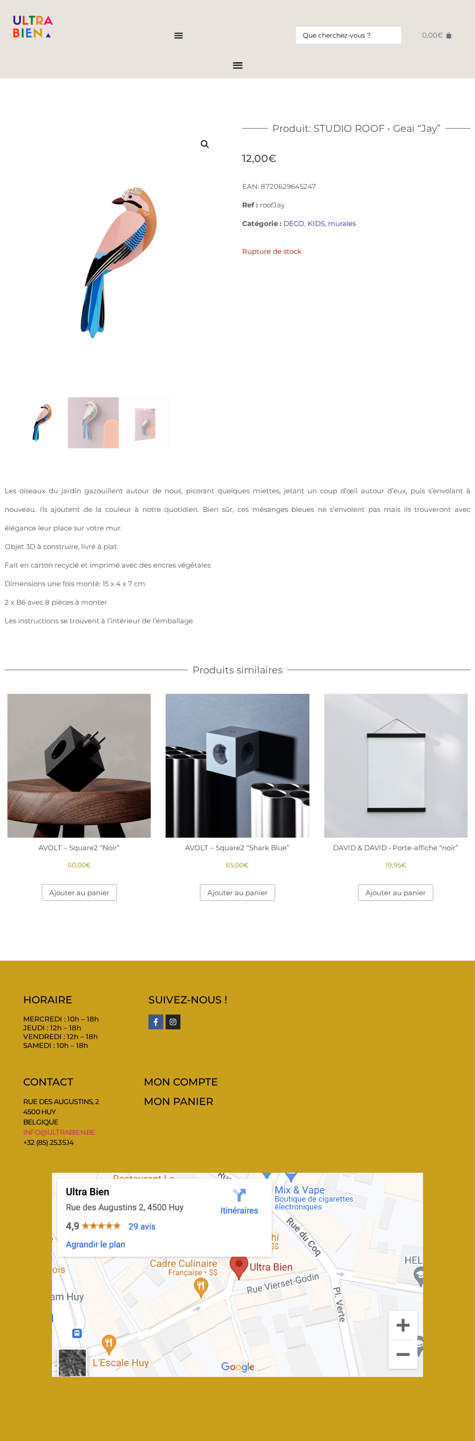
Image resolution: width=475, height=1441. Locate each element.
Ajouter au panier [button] (79, 892)
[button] (205, 144)
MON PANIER (178, 1101)
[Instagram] (173, 1022)
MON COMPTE (181, 1082)
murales (342, 223)
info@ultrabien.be (59, 1132)
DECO (293, 223)
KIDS (316, 223)
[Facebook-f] (155, 1022)
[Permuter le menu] (178, 35)
